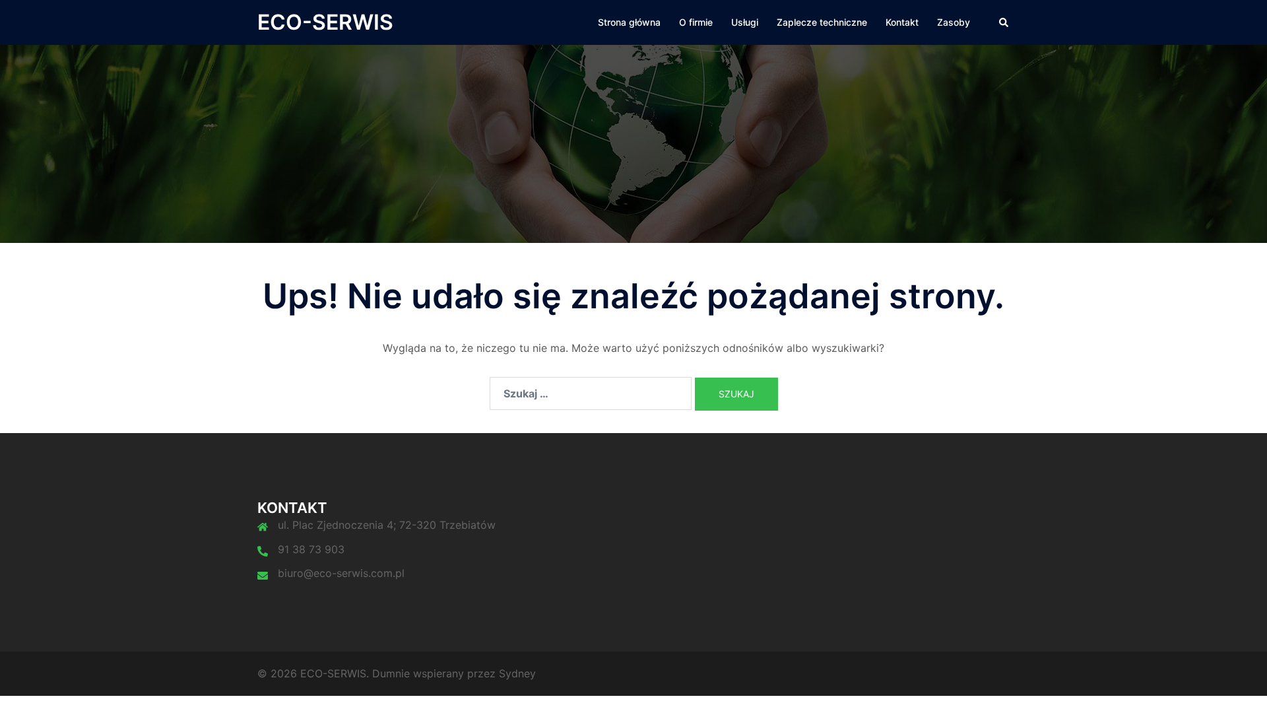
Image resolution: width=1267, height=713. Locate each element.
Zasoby (953, 22)
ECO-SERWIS (325, 22)
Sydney (517, 673)
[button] (1004, 22)
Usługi (744, 22)
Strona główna (629, 22)
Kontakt (902, 22)
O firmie (696, 22)
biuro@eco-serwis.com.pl (341, 573)
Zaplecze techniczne (822, 22)
